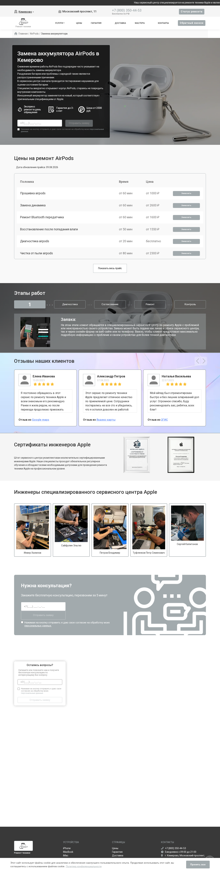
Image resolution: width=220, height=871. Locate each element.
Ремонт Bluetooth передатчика (42, 217)
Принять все (198, 864)
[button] (197, 361)
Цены (79, 23)
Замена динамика (33, 205)
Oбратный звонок (192, 23)
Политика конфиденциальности (84, 866)
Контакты (163, 23)
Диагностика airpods (34, 241)
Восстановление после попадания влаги (49, 229)
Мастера (140, 23)
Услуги (59, 23)
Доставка (120, 23)
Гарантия (96, 23)
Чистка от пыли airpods (36, 253)
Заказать (186, 193)
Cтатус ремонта (191, 11)
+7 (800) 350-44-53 (126, 10)
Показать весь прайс (110, 268)
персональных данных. (38, 625)
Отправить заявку (79, 123)
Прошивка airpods (33, 193)
